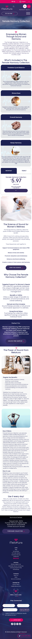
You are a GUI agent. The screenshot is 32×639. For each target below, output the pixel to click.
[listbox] (14, 1)
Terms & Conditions (16, 579)
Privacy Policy (16, 584)
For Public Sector (16, 553)
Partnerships (16, 569)
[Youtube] (15, 624)
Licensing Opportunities (16, 567)
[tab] (9, 171)
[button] (14, 1)
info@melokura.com (16, 586)
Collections (16, 556)
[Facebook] (20, 624)
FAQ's (16, 577)
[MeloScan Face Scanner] (25, 6)
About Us (16, 575)
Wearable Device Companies (15, 566)
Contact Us (16, 582)
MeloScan (16, 558)
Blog (16, 549)
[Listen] (29, 6)
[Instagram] (17, 624)
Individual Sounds (16, 554)
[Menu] (28, 13)
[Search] (13, 6)
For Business (16, 551)
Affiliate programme (16, 564)
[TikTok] (12, 624)
